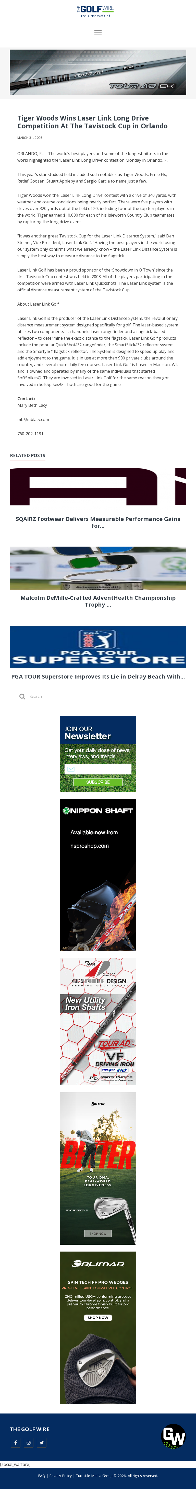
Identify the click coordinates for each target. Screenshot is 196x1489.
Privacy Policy (60, 1475)
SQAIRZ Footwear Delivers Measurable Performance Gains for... (98, 522)
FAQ (41, 1475)
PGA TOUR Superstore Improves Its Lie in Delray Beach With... (98, 676)
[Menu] (98, 33)
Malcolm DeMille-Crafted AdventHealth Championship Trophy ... (98, 601)
